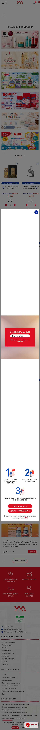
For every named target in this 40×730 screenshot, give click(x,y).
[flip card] (20, 337)
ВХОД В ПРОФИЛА (20, 506)
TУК (26, 518)
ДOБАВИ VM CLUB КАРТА (20, 511)
